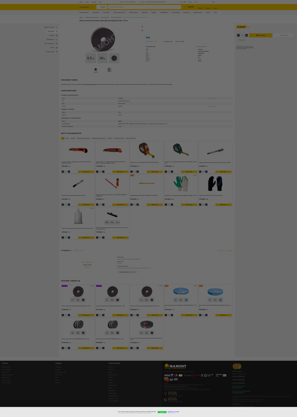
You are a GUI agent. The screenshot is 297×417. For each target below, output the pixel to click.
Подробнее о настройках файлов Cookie (173, 412)
